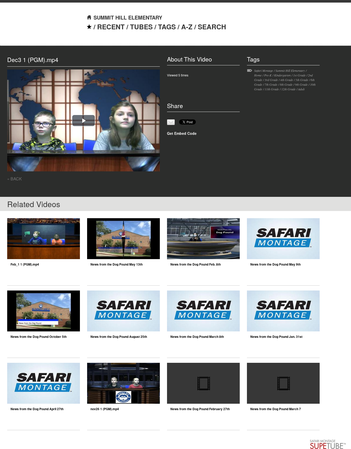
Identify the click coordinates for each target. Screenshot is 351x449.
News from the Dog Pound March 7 (275, 409)
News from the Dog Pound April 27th (37, 409)
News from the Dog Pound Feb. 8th (195, 264)
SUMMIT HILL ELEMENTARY (128, 17)
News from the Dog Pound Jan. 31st (276, 336)
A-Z (186, 26)
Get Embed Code (182, 133)
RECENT (111, 26)
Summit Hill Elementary (290, 70)
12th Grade (288, 89)
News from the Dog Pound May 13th (116, 264)
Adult (301, 89)
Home (258, 75)
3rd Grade (271, 80)
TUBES (141, 26)
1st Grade (299, 75)
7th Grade (271, 84)
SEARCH (212, 26)
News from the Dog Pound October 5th (39, 336)
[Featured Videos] (89, 26)
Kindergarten (282, 75)
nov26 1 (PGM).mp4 (104, 409)
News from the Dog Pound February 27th (200, 409)
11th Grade (272, 89)
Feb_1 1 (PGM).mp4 (25, 264)
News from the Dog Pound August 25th (118, 336)
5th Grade (301, 80)
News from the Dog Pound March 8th (197, 336)
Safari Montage (263, 70)
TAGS (167, 26)
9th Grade (301, 84)
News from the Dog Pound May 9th (275, 264)
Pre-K (268, 75)
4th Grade (286, 80)
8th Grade (286, 84)
